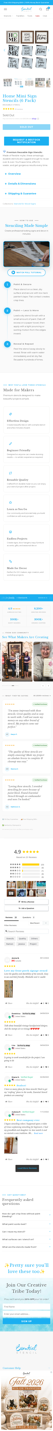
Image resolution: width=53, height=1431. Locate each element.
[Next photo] (48, 685)
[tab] (3, 685)
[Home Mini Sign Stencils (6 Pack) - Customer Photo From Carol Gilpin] (41, 885)
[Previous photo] (43, 685)
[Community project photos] (26, 665)
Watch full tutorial (28, 272)
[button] (42, 1003)
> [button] (27, 1168)
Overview (14, 173)
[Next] (48, 50)
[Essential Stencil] (26, 9)
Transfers (20, 16)
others (34, 938)
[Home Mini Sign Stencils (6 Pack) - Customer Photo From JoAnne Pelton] (31, 885)
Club (45, 16)
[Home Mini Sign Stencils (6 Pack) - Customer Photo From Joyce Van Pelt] (11, 893)
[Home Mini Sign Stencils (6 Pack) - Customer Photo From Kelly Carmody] (41, 893)
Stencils (7, 16)
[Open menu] (5, 9)
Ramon (9, 944)
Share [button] (9, 1003)
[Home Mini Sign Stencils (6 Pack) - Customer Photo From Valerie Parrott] (21, 893)
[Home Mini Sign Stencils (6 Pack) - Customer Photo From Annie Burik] (21, 885)
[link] (26, 1401)
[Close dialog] (51, 1372)
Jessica (21, 944)
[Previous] (5, 50)
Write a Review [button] (27, 902)
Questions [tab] (27, 917)
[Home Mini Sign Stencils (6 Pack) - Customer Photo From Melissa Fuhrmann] (31, 893)
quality (22, 938)
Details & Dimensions (22, 183)
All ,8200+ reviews (41, 696)
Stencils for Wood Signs (25, 204)
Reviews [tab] (9, 917)
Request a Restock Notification (26, 141)
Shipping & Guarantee (22, 193)
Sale (37, 16)
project (33, 944)
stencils (10, 938)
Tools (29, 16)
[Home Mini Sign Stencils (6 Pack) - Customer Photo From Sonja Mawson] (11, 885)
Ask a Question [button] (27, 908)
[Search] (40, 9)
